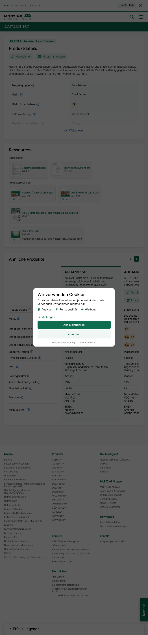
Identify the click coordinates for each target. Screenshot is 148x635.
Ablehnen (74, 334)
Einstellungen (46, 317)
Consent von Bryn (87, 342)
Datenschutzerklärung (63, 342)
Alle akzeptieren (74, 325)
